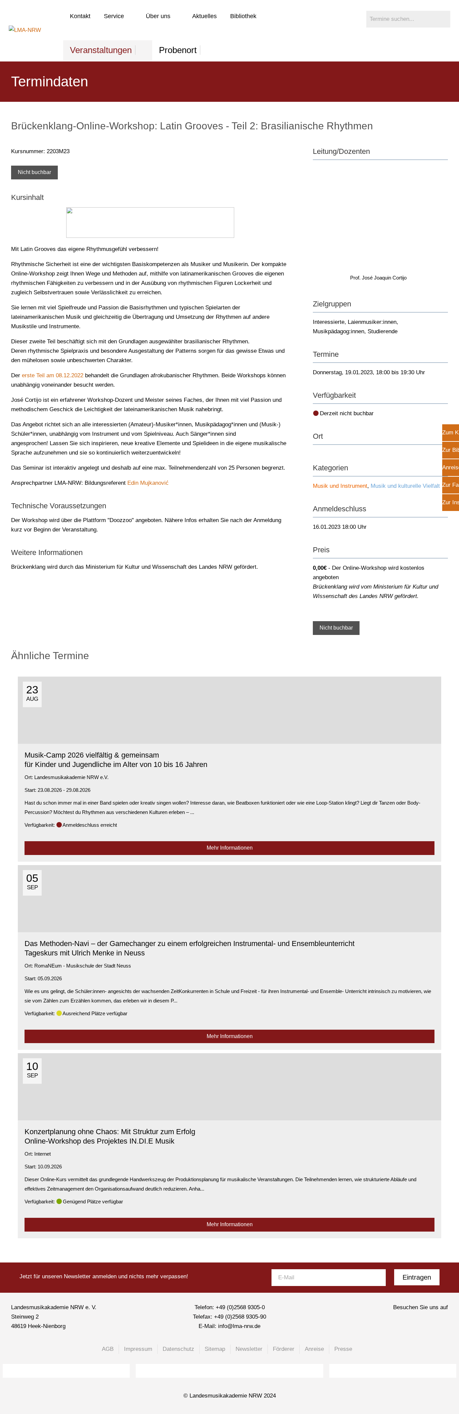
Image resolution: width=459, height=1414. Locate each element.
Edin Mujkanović (148, 483)
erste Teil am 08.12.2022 (52, 375)
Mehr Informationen (230, 848)
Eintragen (417, 1277)
